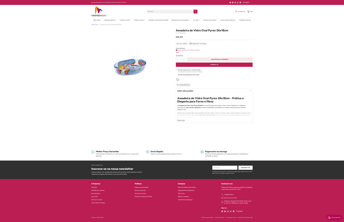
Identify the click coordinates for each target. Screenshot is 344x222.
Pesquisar (94, 187)
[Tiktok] (238, 3)
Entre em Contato (96, 199)
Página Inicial (94, 24)
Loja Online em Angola (98, 203)
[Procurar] (195, 11)
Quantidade (179, 55)
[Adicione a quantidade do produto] (184, 59)
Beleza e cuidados (183, 196)
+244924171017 (228, 194)
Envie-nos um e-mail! (230, 198)
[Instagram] (235, 3)
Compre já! (214, 64)
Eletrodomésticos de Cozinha (187, 187)
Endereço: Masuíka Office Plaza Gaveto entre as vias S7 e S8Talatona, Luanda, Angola (237, 202)
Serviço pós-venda (140, 193)
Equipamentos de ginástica (186, 190)
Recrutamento (95, 193)
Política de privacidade (141, 187)
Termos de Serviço (140, 190)
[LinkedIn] (240, 3)
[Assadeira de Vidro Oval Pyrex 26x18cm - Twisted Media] (129, 67)
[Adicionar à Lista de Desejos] (214, 80)
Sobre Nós (94, 196)
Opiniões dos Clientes (97, 190)
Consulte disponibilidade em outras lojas (188, 74)
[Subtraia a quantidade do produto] (177, 59)
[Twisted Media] (98, 11)
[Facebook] (230, 3)
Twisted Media (100, 217)
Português (245, 2)
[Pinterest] (233, 3)
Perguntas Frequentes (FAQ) (143, 196)
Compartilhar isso (184, 85)
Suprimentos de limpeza (185, 199)
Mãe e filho (181, 193)
